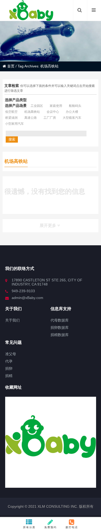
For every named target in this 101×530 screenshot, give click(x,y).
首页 (11, 66)
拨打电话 (72, 527)
